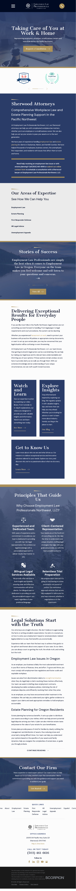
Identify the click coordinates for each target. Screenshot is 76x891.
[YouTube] (42, 862)
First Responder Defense (36, 811)
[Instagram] (38, 862)
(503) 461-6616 (38, 853)
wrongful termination (53, 678)
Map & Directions (38, 844)
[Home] (37, 6)
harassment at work (38, 335)
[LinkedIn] (33, 862)
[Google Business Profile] (46, 862)
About (7, 808)
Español (66, 808)
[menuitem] (14, 884)
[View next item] (47, 89)
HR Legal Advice (45, 811)
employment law (46, 142)
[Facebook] (29, 862)
